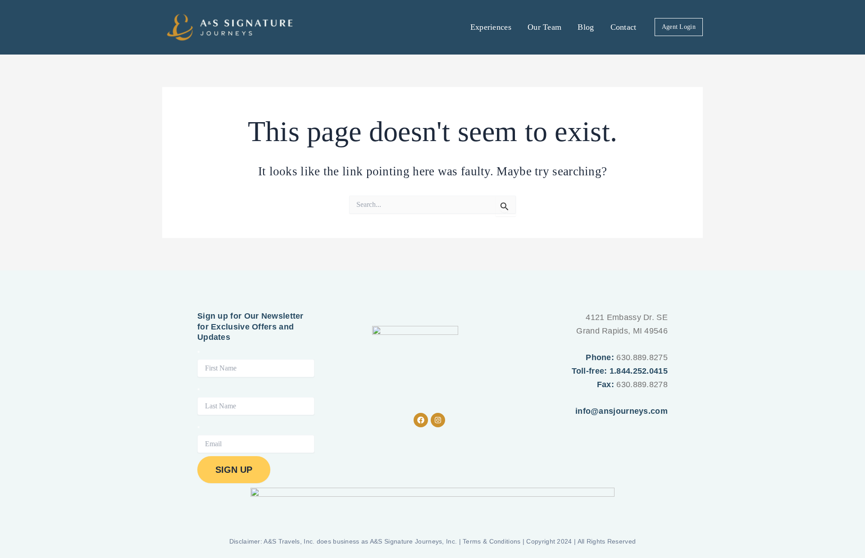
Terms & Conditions (491, 541)
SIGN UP (233, 470)
